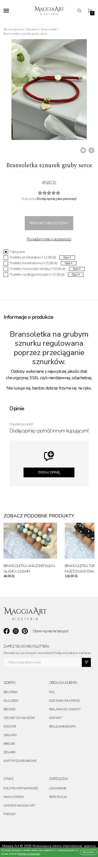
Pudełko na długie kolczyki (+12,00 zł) (37, 275)
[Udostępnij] (91, 150)
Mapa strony (14, 797)
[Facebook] (7, 631)
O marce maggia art (19, 806)
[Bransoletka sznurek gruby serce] (49, 89)
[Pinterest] (25, 631)
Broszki (9, 709)
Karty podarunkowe (20, 761)
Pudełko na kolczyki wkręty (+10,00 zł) (37, 269)
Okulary (10, 735)
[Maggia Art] (49, 10)
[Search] (81, 10)
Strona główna (14, 29)
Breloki (9, 744)
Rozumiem (88, 852)
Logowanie (57, 788)
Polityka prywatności (21, 788)
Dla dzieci (11, 701)
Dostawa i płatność (64, 701)
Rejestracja (58, 797)
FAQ (52, 692)
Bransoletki (48, 29)
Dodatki (10, 726)
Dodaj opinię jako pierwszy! (56, 199)
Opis (66, 257)
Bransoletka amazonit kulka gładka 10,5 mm (29, 569)
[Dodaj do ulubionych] (83, 150)
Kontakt (55, 718)
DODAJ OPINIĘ (49, 472)
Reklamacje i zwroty (64, 709)
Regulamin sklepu (62, 726)
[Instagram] (16, 631)
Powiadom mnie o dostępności (49, 239)
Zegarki (9, 752)
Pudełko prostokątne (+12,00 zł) (33, 257)
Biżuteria (32, 29)
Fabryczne (17, 252)
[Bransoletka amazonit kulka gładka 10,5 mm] (30, 541)
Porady (9, 814)
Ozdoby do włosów (19, 718)
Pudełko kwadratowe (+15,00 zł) (33, 263)
